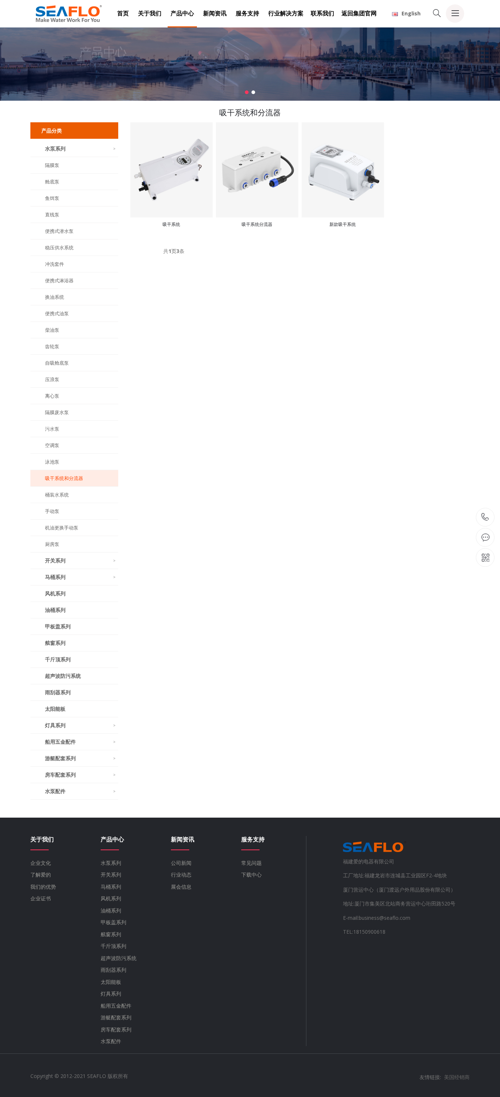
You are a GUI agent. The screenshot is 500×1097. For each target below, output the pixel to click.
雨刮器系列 (58, 692)
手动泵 (52, 511)
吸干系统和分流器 (64, 478)
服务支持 (247, 13)
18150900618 (485, 517)
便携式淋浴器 (59, 280)
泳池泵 (52, 461)
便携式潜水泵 (59, 231)
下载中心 (251, 874)
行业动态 (181, 874)
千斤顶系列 (58, 659)
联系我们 (322, 13)
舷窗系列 (55, 642)
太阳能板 (55, 708)
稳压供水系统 (59, 247)
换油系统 (54, 297)
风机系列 (55, 593)
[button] (247, 92)
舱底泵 (52, 181)
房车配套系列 (80, 774)
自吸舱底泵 (57, 363)
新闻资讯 (215, 13)
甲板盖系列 (58, 626)
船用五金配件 (80, 741)
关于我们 (149, 13)
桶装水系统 (57, 494)
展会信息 (181, 886)
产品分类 (51, 130)
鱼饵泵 (52, 198)
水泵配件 (80, 791)
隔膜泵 (52, 165)
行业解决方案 (285, 13)
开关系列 (80, 560)
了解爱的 (40, 874)
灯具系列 (80, 725)
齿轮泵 (52, 346)
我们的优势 (43, 886)
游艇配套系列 (80, 758)
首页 (123, 13)
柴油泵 (52, 330)
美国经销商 (457, 1077)
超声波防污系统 (63, 675)
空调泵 (52, 445)
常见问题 (251, 862)
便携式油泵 (57, 313)
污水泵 (52, 428)
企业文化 (40, 862)
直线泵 (52, 214)
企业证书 (40, 898)
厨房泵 (52, 544)
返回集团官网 (359, 13)
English (411, 13)
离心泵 (52, 396)
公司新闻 (181, 862)
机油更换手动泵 (61, 527)
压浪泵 (52, 379)
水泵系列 (80, 148)
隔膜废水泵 (57, 412)
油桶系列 (55, 609)
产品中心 (182, 13)
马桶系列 (80, 576)
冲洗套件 (54, 264)
